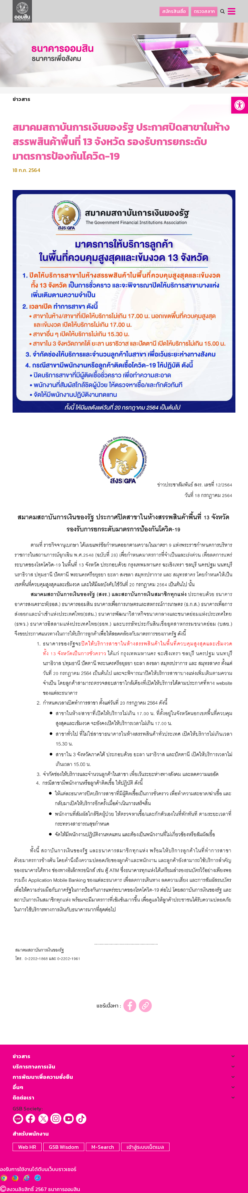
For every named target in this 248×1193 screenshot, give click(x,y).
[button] (239, 105)
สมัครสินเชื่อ (174, 11)
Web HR (27, 1147)
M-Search (102, 1147)
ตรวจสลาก (204, 11)
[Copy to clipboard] (145, 1005)
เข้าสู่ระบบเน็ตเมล (145, 1147)
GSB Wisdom (64, 1147)
